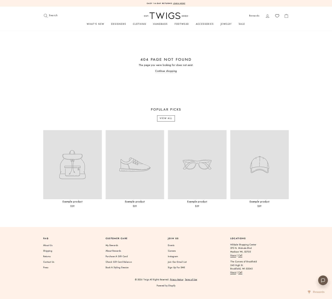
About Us (47, 245)
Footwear (182, 24)
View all (166, 118)
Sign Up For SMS (176, 267)
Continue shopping (166, 71)
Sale (242, 24)
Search (53, 15)
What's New (95, 24)
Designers (118, 24)
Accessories (205, 24)
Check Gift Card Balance (119, 262)
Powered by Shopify (166, 285)
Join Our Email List (177, 262)
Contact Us (48, 262)
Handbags (160, 24)
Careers (172, 250)
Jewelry (226, 24)
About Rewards (113, 250)
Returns (47, 256)
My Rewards (112, 245)
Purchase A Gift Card (117, 256)
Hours (233, 255)
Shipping (47, 250)
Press (45, 267)
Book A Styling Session (117, 267)
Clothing (139, 24)
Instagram (173, 256)
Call (240, 255)
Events (171, 245)
